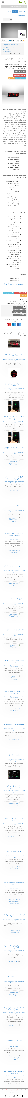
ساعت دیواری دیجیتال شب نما (19, 312)
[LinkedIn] (10, 1096)
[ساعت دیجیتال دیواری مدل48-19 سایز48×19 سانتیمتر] (14, 520)
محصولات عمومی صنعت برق (10, 48)
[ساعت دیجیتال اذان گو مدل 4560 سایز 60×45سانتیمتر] (14, 678)
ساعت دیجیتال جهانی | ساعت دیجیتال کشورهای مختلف (14, 947)
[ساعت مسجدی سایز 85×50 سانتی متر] (14, 710)
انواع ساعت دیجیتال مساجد (14, 599)
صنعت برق (6, 49)
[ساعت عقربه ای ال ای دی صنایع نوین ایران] (14, 437)
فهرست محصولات (8, 46)
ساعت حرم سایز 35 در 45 (14, 851)
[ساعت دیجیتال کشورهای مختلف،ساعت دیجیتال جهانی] (14, 775)
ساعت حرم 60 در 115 (14, 977)
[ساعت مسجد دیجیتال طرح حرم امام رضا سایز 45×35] (14, 1058)
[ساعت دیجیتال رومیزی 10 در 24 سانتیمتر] (14, 343)
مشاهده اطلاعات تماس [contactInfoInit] (19, 75)
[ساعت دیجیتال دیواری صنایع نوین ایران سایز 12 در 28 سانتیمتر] (14, 994)
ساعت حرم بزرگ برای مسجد (14, 1040)
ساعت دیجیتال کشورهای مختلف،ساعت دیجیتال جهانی (14, 787)
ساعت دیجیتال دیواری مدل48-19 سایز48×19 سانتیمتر (14, 534)
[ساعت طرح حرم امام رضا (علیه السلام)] (14, 552)
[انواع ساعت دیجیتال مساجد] (14, 584)
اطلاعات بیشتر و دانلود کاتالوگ (14, 284)
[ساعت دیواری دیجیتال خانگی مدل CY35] (14, 374)
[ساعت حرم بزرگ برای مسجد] (14, 1026)
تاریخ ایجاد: (22, 302)
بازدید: (24, 299)
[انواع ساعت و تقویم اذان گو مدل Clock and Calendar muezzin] (14, 901)
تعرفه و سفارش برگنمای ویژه (12, 1090)
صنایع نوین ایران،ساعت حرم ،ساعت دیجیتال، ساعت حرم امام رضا (14, 360)
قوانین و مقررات (12, 1092)
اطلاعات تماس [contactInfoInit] (22, 15)
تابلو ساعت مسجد (14, 506)
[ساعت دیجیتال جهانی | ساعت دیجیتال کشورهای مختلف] (14, 932)
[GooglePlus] (18, 1096)
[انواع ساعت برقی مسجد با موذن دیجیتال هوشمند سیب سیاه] (14, 463)
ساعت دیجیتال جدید (18, 307)
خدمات (20, 11)
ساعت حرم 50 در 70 (14, 755)
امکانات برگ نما (24, 1090)
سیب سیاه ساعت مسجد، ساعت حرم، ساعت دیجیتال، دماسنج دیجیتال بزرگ (10, 44)
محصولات (15, 11)
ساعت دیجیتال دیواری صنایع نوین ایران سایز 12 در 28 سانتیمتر (14, 1009)
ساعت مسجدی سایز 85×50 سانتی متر (14, 724)
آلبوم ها (9, 11)
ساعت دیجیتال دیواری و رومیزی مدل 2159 (14, 662)
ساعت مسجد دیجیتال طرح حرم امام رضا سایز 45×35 (14, 1072)
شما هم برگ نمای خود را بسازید (17, 6)
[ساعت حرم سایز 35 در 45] (14, 837)
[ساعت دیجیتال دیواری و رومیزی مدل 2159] (14, 646)
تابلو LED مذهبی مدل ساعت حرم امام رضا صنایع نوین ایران (14, 418)
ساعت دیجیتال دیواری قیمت (19, 309)
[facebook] (4, 19)
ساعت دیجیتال (7, 51)
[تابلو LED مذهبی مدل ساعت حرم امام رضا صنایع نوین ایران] (14, 406)
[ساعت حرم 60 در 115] (14, 961)
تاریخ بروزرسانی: (22, 304)
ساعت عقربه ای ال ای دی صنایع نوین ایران (14, 449)
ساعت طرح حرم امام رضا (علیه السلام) (14, 566)
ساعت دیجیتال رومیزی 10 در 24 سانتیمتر (14, 356)
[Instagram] (14, 1096)
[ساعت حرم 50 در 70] (14, 740)
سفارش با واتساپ (20, 78)
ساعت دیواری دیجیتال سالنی (19, 315)
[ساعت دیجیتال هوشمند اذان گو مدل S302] (14, 868)
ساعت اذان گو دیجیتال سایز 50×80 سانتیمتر (14, 820)
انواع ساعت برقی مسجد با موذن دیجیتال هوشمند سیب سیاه (14, 478)
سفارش (11, 78)
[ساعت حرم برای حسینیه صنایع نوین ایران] (14, 615)
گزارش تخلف (19, 41)
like (3, 40)
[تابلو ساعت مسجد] (14, 491)
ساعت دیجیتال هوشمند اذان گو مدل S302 (14, 883)
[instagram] (7, 19)
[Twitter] (5, 1096)
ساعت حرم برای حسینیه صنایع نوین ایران (14, 631)
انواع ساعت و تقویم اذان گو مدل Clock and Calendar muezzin (14, 916)
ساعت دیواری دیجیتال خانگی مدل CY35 (14, 385)
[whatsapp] (10, 19)
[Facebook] (22, 1096)
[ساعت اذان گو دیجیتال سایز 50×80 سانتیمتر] (14, 804)
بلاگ (2, 1090)
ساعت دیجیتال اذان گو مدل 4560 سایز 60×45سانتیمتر (14, 692)
